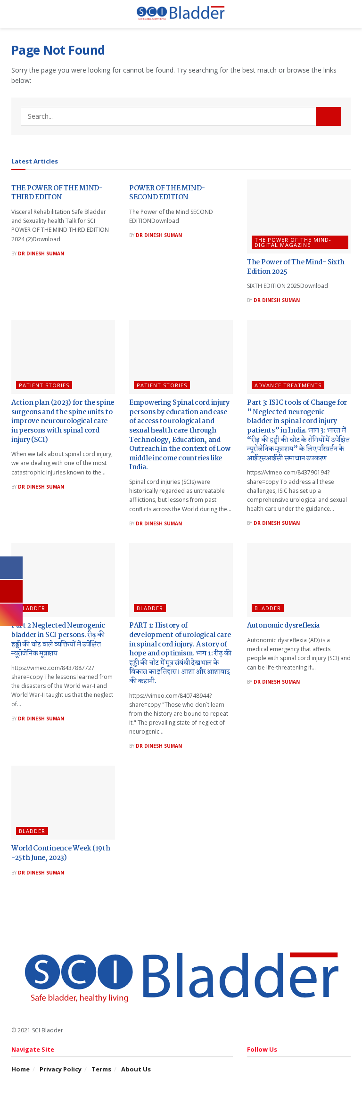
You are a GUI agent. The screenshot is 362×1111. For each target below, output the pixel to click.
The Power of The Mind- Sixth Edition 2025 (296, 267)
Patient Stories (44, 385)
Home (20, 1069)
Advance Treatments (288, 385)
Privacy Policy (61, 1069)
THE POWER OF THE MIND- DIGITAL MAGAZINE (293, 242)
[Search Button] (328, 116)
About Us (136, 1069)
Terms (101, 1069)
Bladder (32, 608)
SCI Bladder (47, 1030)
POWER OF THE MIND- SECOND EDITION (167, 193)
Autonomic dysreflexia (283, 625)
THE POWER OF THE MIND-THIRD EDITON (57, 193)
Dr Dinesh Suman (41, 253)
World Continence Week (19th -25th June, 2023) (60, 853)
